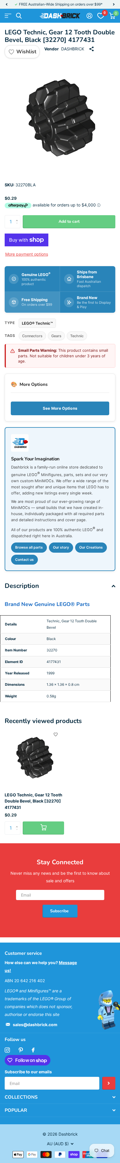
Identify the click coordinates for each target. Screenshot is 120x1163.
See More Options (60, 408)
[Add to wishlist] (55, 734)
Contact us (24, 559)
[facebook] (33, 1050)
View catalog (8, 15)
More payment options (26, 254)
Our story (61, 547)
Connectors (32, 336)
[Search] (19, 15)
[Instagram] (7, 1050)
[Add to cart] (43, 828)
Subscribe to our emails (28, 1071)
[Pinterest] (21, 1050)
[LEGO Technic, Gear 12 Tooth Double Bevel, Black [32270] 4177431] (34, 758)
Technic (77, 336)
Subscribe (60, 911)
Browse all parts (29, 547)
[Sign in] (89, 16)
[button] (6, 4)
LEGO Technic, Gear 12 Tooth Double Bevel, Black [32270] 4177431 (33, 801)
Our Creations (91, 547)
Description (22, 586)
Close (60, 1097)
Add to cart (69, 221)
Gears (56, 336)
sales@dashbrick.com (35, 1024)
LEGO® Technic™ (37, 323)
